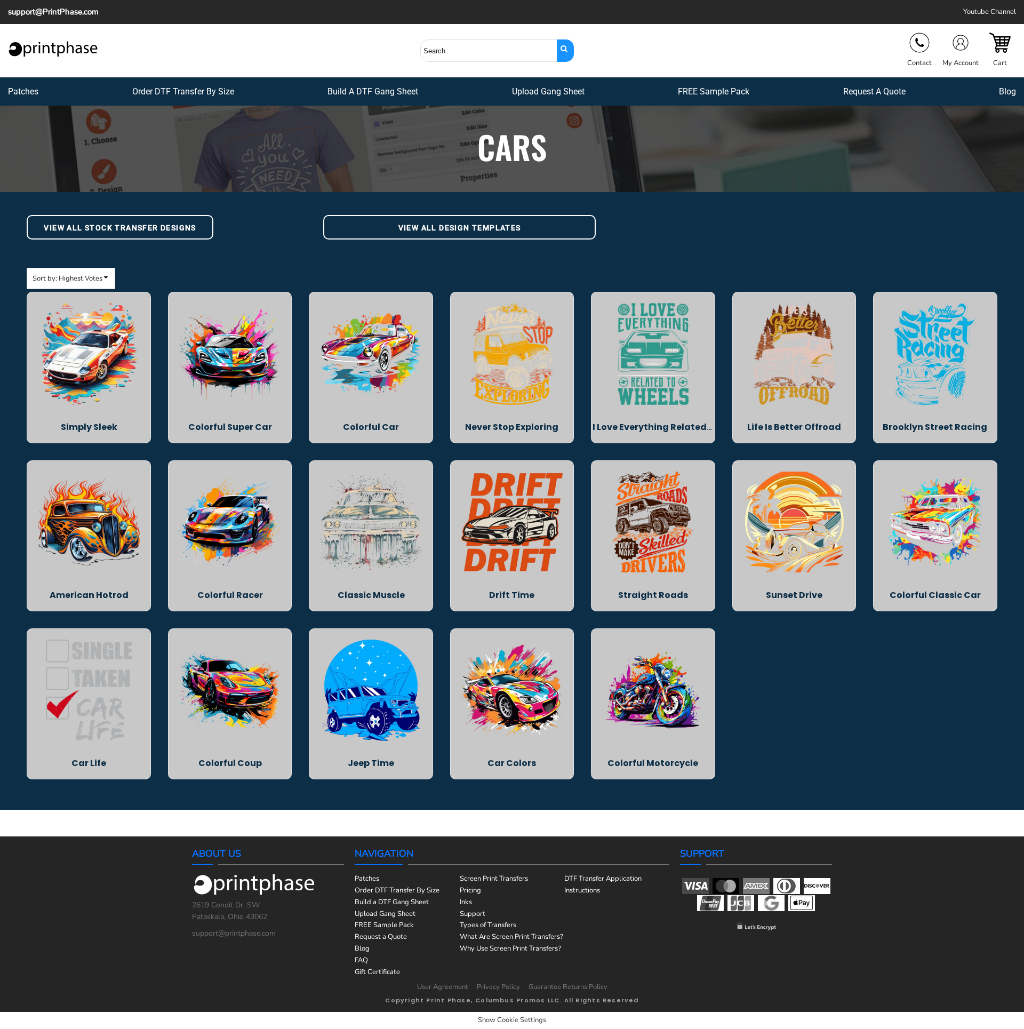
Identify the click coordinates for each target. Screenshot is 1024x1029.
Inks (466, 902)
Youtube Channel (989, 12)
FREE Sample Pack (384, 925)
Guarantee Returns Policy (568, 987)
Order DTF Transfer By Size (397, 890)
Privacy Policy (498, 987)
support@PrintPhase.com (53, 11)
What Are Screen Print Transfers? (511, 937)
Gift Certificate (377, 972)
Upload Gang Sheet (385, 914)
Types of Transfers (488, 925)
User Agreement (442, 987)
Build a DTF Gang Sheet (392, 902)
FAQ (361, 960)
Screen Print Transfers (494, 878)
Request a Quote (381, 937)
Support (472, 914)
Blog (362, 948)
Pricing (470, 890)
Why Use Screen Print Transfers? (510, 948)
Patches (367, 878)
